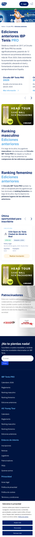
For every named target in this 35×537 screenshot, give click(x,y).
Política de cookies (23, 517)
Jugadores (5, 455)
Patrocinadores (7, 460)
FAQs (3, 465)
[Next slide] (31, 98)
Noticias (4, 450)
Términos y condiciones (10, 497)
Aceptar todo (17, 523)
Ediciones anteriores (8, 402)
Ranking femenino (8, 397)
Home (3, 26)
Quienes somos (7, 470)
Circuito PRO (9, 26)
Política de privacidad (9, 487)
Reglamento (5, 387)
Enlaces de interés (10, 440)
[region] (17, 519)
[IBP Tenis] (4, 4)
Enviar (5, 363)
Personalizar (17, 528)
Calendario (5, 414)
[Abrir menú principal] (32, 4)
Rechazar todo (17, 533)
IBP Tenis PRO (7, 377)
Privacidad (6, 476)
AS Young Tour (8, 408)
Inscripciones (6, 445)
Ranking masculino (8, 392)
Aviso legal (5, 482)
